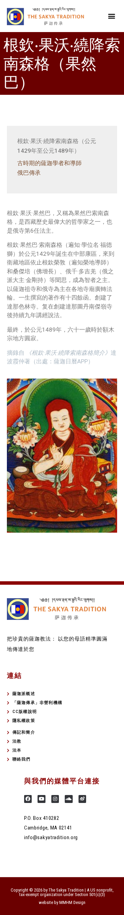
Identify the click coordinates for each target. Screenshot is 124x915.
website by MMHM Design (62, 902)
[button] (111, 16)
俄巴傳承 (29, 172)
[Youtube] (41, 799)
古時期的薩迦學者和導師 (49, 163)
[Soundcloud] (68, 799)
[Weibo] (82, 799)
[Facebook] (28, 799)
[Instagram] (55, 799)
